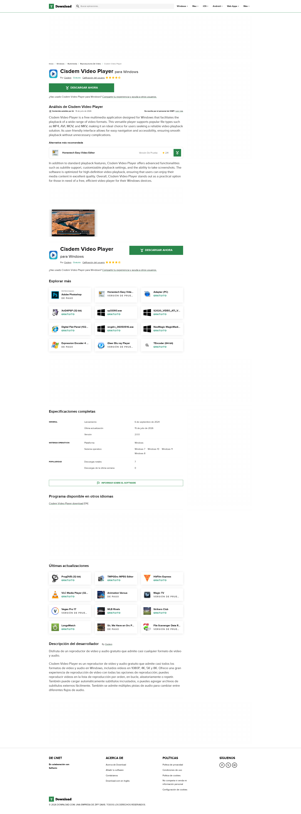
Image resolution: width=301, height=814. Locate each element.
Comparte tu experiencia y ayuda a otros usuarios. (129, 96)
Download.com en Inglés (118, 781)
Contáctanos (112, 775)
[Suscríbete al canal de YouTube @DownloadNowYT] (234, 765)
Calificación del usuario (93, 77)
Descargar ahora (84, 87)
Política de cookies (172, 775)
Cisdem (108, 644)
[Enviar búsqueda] (77, 6)
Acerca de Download (116, 764)
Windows (181, 6)
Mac (194, 6)
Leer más (179, 111)
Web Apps (232, 6)
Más (245, 6)
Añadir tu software (115, 770)
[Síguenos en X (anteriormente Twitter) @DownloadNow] (228, 765)
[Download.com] (60, 6)
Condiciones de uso (172, 770)
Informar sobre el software (118, 483)
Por (65, 77)
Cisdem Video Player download (66, 503)
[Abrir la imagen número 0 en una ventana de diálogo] (73, 223)
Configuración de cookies (175, 789)
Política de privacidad (173, 764)
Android (217, 6)
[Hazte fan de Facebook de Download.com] (221, 765)
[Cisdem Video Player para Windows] (53, 73)
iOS (204, 6)
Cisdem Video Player (99, 71)
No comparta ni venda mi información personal (175, 782)
